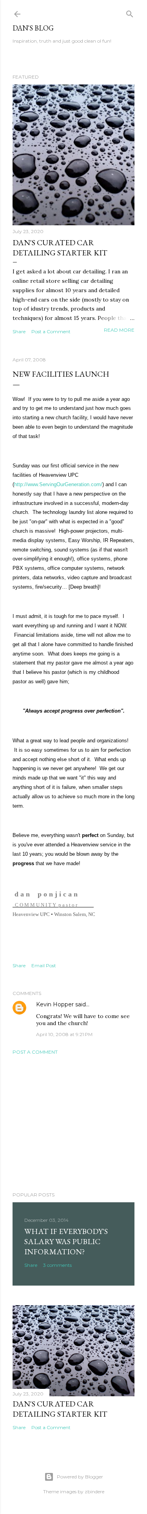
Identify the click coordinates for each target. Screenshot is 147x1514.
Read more (119, 330)
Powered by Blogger (80, 1477)
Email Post (43, 965)
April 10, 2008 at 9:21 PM (64, 1034)
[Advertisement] (73, 1123)
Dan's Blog (33, 27)
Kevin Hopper (55, 1004)
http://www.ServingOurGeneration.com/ (58, 484)
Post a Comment (51, 331)
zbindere (94, 1491)
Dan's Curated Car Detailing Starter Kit (60, 247)
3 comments (57, 1265)
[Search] (129, 12)
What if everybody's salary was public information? (66, 1241)
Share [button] (19, 331)
